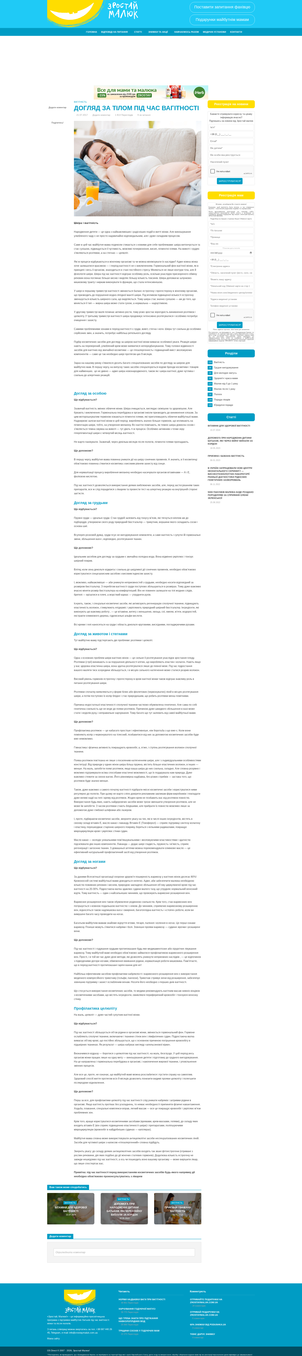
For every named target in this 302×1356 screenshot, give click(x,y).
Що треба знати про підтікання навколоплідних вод (138, 1320)
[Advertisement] (151, 59)
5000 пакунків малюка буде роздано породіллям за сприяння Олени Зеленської (231, 495)
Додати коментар (57, 107)
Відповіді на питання (114, 32)
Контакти (236, 32)
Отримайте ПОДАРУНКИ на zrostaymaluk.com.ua (206, 1301)
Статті (138, 32)
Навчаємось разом (186, 32)
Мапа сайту (53, 1338)
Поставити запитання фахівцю (222, 7)
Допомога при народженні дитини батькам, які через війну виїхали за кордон (124, 1209)
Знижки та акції (158, 32)
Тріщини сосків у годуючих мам (139, 1330)
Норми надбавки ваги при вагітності (142, 1299)
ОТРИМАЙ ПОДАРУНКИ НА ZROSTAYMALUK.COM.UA (204, 1313)
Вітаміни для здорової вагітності (71, 1209)
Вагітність (80, 102)
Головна (91, 32)
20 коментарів (199, 1306)
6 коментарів (198, 1318)
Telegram (55, 1332)
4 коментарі (197, 1328)
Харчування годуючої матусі (137, 1309)
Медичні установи (214, 32)
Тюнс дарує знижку (202, 1334)
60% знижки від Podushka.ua (208, 1324)
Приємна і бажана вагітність (178, 1209)
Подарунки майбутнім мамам (222, 19)
